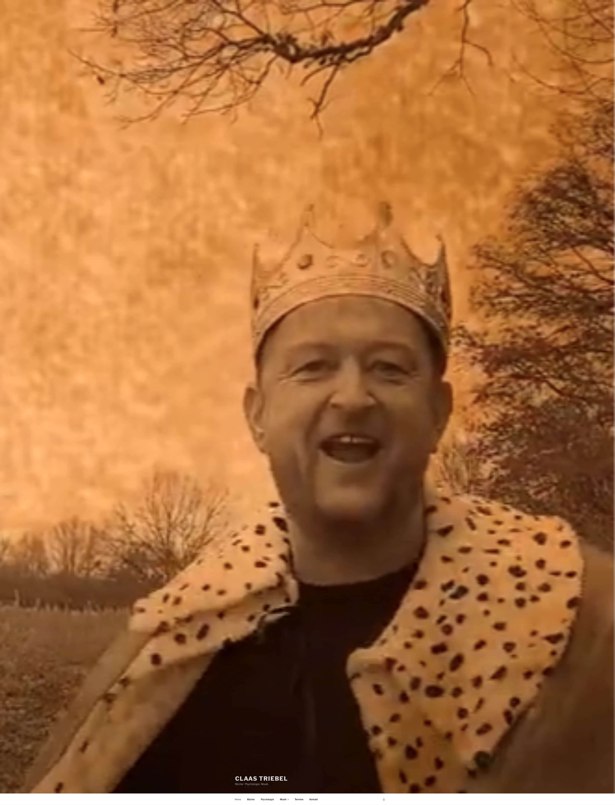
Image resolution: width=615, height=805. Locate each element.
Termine (299, 799)
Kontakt (313, 799)
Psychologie (267, 799)
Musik (283, 799)
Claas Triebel (261, 778)
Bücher (251, 799)
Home (238, 799)
